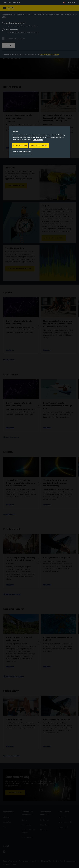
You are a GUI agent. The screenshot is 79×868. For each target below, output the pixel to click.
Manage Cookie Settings (22, 152)
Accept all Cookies (20, 146)
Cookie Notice (38, 139)
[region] (39, 142)
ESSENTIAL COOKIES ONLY (39, 146)
